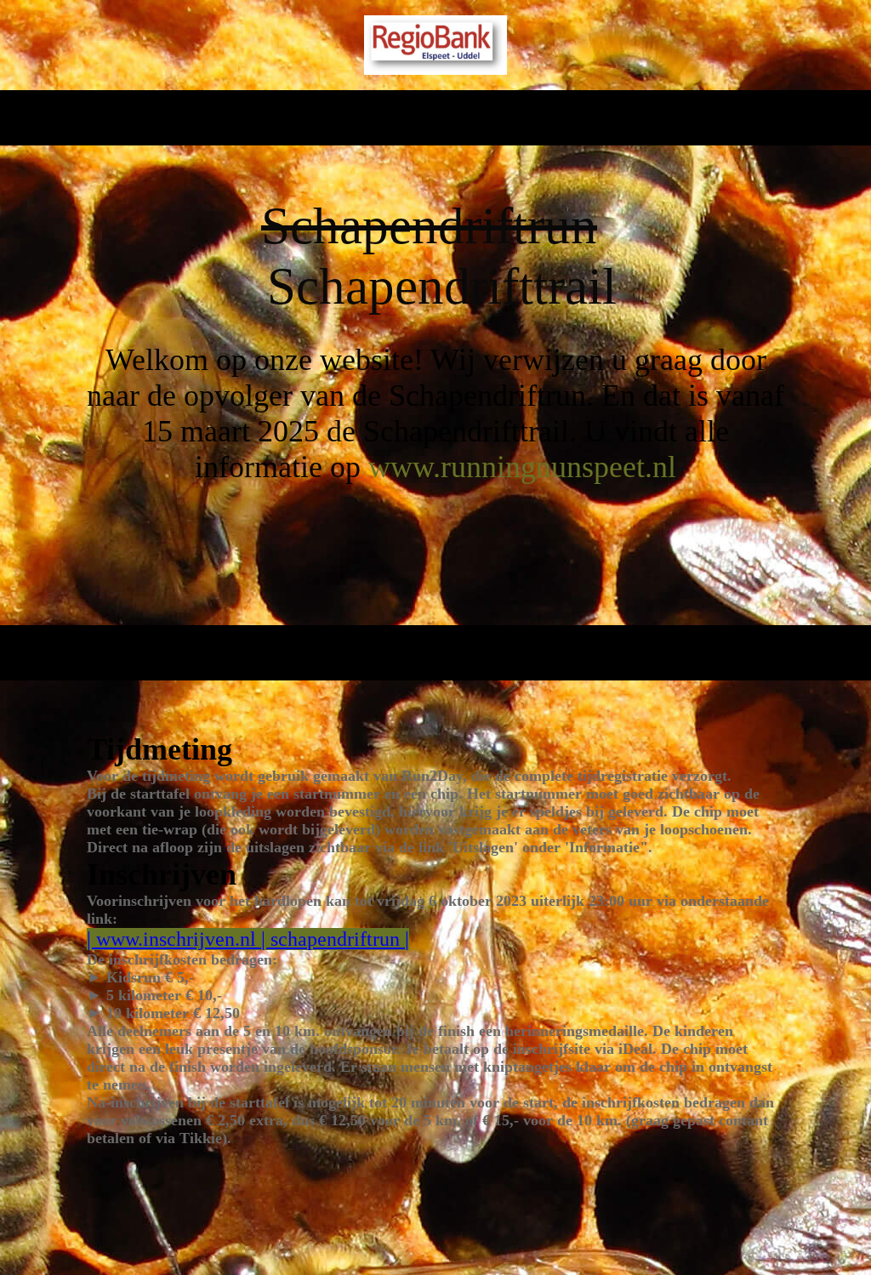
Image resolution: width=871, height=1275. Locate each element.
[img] (435, 45)
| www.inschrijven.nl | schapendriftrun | (248, 939)
